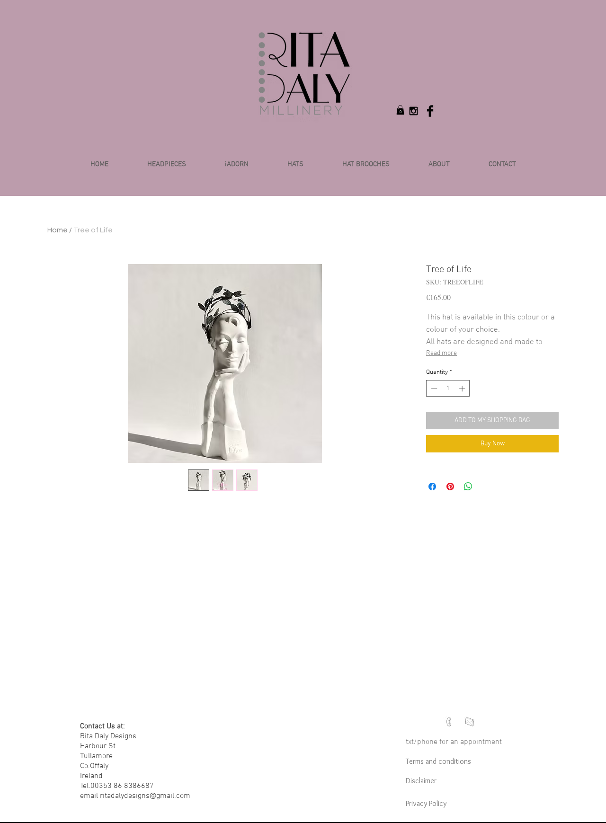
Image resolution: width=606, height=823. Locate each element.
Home (57, 230)
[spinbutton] (448, 389)
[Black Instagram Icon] (413, 111)
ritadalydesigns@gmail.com (145, 796)
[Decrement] (433, 389)
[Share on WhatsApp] (468, 486)
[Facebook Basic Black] (430, 111)
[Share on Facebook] (432, 486)
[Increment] (463, 389)
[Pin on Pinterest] (450, 486)
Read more (441, 353)
